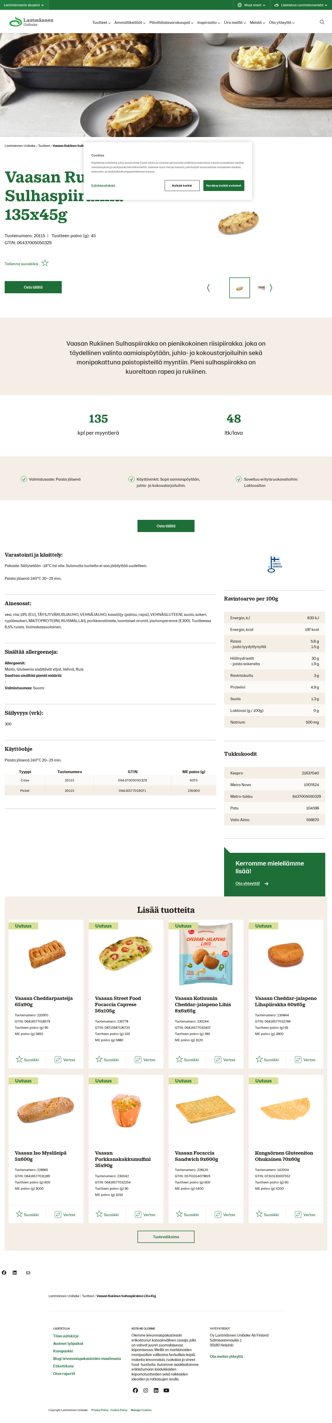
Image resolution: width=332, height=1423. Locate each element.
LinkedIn (156, 1390)
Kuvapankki (63, 1351)
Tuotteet (99, 22)
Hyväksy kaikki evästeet (223, 185)
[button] (239, 287)
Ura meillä (233, 22)
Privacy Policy (99, 1410)
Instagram (146, 1390)
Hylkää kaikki (182, 185)
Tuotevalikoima (166, 1236)
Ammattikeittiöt (128, 22)
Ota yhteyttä (280, 22)
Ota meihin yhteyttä (226, 1356)
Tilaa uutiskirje (66, 1335)
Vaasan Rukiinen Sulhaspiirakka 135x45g (82, 146)
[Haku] (322, 22)
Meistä (256, 22)
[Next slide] (271, 288)
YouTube (166, 1390)
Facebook (135, 1390)
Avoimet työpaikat (68, 1343)
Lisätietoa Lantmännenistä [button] (302, 5)
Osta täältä (33, 287)
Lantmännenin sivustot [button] (22, 5)
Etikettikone (63, 1366)
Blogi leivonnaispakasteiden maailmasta (87, 1358)
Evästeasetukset (103, 185)
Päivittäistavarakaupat (169, 22)
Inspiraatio (207, 22)
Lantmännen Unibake (20, 146)
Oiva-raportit (64, 1373)
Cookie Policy (118, 1410)
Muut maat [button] (252, 5)
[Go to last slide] (208, 288)
